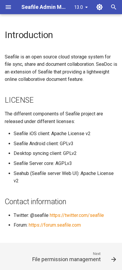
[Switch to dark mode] (99, 7)
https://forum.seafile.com (55, 225)
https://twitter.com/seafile (77, 215)
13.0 (78, 7)
